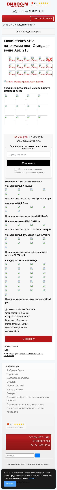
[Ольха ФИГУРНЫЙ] (6, 285)
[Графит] (44, 189)
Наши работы (15, 389)
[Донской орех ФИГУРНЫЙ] (19, 281)
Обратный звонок (42, 18)
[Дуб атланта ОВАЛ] (6, 247)
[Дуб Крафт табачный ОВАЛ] (19, 238)
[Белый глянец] (6, 189)
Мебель (6, 25)
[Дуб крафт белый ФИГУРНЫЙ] (44, 238)
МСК (15, 11)
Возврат (11, 393)
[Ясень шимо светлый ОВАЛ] (19, 264)
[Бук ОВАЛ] (6, 272)
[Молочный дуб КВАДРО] (31, 285)
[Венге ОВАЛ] (31, 290)
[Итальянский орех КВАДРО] (19, 277)
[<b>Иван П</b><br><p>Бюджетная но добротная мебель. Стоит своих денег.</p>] (9, 109)
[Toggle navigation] (6, 18)
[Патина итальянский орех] (31, 225)
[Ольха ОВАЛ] (44, 281)
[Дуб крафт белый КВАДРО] (31, 238)
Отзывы (11, 381)
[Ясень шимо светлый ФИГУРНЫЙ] (31, 264)
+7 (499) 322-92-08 (32, 11)
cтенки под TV (33, 353)
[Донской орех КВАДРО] (44, 277)
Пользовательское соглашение (25, 404)
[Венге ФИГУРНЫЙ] (6, 290)
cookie (31, 478)
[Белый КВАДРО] (44, 290)
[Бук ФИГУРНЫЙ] (31, 268)
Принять (10, 484)
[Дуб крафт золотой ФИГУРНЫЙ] (19, 243)
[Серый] (6, 193)
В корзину (29, 338)
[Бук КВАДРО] (44, 268)
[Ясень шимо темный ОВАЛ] (6, 268)
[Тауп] (19, 193)
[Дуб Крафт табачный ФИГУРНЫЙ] (6, 238)
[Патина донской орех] (44, 225)
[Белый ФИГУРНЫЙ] (6, 294)
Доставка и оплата (18, 377)
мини (15, 346)
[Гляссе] (31, 189)
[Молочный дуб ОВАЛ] (44, 285)
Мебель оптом (15, 385)
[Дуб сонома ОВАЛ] (31, 272)
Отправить (28, 163)
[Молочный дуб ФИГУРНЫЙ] (19, 285)
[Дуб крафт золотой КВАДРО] (6, 243)
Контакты (12, 411)
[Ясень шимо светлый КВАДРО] (6, 264)
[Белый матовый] (19, 189)
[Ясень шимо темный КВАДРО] (44, 264)
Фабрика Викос (16, 370)
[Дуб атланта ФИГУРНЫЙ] (31, 243)
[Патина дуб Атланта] (6, 225)
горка (22, 353)
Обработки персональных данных (29, 172)
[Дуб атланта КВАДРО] (44, 243)
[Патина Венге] (19, 225)
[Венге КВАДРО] (19, 290)
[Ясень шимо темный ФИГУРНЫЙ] (19, 268)
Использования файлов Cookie (25, 408)
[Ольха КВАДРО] (31, 281)
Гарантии (12, 374)
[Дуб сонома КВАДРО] (19, 272)
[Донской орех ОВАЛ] (6, 281)
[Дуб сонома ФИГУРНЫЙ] (44, 272)
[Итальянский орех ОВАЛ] (31, 277)
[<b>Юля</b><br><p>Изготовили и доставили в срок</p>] (42, 99)
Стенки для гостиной (23, 25)
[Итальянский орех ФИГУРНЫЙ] (6, 277)
